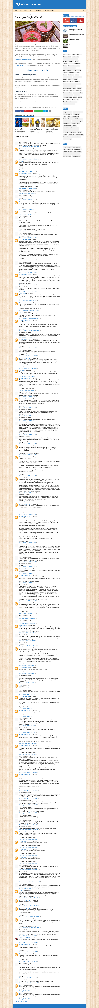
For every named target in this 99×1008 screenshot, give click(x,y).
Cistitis (76, 61)
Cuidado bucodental (78, 118)
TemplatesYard (25, 1006)
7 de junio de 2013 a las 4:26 (27, 632)
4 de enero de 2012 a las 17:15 (27, 171)
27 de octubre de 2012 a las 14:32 (28, 310)
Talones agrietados (79, 134)
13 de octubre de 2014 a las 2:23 (28, 978)
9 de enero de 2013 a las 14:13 (27, 348)
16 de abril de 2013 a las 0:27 (27, 420)
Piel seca (65, 134)
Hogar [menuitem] (31, 10)
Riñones (75, 97)
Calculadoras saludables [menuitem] (48, 10)
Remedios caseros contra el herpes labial (75, 30)
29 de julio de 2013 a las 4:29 (27, 725)
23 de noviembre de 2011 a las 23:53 (29, 159)
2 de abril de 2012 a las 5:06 (27, 193)
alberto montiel (23, 625)
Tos (78, 99)
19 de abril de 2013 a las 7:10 (27, 502)
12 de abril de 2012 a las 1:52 (27, 199)
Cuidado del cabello (76, 123)
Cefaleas (75, 59)
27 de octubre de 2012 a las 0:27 (28, 300)
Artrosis (69, 56)
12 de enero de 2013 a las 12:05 (28, 368)
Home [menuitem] (16, 10)
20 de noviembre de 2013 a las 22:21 (29, 906)
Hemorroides (65, 81)
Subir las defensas (66, 99)
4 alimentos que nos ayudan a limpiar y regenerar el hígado (20, 129)
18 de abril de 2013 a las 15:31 (27, 492)
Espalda (64, 74)
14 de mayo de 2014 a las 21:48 (28, 942)
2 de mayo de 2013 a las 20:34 (27, 613)
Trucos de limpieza (67, 156)
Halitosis (75, 79)
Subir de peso (71, 134)
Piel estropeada (73, 132)
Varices (64, 139)
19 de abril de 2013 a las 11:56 (27, 514)
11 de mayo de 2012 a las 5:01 (27, 291)
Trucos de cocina (66, 153)
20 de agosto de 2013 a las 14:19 (28, 798)
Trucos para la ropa (76, 156)
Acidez (64, 54)
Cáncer (78, 65)
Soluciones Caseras (24, 149)
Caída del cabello (75, 116)
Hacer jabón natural (73, 44)
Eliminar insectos (77, 149)
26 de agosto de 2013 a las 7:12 (28, 818)
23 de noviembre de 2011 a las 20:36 (29, 146)
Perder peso (76, 92)
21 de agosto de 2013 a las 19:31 (28, 813)
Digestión (65, 72)
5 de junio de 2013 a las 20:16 (27, 618)
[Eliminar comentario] (40, 146)
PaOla (20, 685)
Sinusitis (80, 97)
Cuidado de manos (67, 121)
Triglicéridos (65, 101)
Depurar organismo (67, 70)
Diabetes (74, 70)
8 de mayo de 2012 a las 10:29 (27, 231)
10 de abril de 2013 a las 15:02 (27, 396)
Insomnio (65, 86)
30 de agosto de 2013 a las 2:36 (28, 824)
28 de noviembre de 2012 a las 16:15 (29, 318)
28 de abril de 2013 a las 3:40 (27, 573)
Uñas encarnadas (73, 101)
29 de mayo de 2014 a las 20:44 (28, 961)
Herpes (71, 81)
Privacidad (82, 1006)
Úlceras (73, 104)
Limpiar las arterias (67, 88)
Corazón (65, 65)
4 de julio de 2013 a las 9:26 (27, 683)
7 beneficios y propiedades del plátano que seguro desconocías (53, 129)
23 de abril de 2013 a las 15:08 (27, 555)
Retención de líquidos (67, 97)
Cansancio (70, 59)
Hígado (78, 83)
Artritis (64, 56)
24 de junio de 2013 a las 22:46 (28, 646)
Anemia (73, 54)
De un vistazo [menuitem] (38, 10)
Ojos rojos (72, 90)
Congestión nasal (76, 63)
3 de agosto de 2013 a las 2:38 (27, 743)
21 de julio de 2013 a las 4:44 (27, 694)
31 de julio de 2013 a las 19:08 (27, 732)
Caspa (69, 116)
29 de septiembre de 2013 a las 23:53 (29, 882)
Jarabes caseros (72, 86)
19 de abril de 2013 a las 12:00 (27, 542)
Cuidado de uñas (66, 123)
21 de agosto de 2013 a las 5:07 (28, 805)
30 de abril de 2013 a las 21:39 (27, 601)
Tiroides (73, 99)
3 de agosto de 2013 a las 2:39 (27, 754)
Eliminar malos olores (67, 151)
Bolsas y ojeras (76, 114)
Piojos (81, 92)
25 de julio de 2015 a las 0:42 (27, 991)
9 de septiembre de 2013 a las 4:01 (29, 869)
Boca (78, 56)
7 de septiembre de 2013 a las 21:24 (29, 847)
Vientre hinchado (66, 104)
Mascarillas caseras (67, 130)
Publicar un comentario (21, 1001)
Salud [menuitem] (21, 10)
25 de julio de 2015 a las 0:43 (27, 999)
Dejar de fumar (66, 68)
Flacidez (74, 125)
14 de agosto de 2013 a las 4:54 (28, 772)
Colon (70, 63)
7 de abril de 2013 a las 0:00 (27, 390)
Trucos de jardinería (76, 153)
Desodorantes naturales (68, 149)
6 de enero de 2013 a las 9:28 (27, 337)
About (77, 1006)
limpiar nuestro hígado (22, 65)
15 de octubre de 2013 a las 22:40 (28, 888)
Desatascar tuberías (77, 147)
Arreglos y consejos (67, 147)
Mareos (74, 88)
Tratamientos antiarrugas (68, 136)
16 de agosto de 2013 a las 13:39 (28, 790)
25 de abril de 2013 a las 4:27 (27, 566)
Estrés (77, 74)
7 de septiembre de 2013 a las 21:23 (29, 839)
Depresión (73, 68)
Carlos (21, 161)
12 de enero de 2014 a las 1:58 (27, 935)
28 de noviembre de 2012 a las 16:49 (29, 330)
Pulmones (71, 95)
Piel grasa (80, 132)
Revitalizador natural (74, 39)
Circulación (71, 61)
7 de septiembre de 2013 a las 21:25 (29, 855)
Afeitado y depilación (78, 112)
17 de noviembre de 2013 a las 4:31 (29, 898)
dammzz (21, 370)
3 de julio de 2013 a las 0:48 (27, 665)
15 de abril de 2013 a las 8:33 (27, 415)
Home (73, 1006)
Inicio (16, 14)
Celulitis (64, 118)
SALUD (19, 14)
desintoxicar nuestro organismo (23, 59)
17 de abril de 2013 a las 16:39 (27, 476)
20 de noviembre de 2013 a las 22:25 (29, 927)
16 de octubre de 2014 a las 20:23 (28, 983)
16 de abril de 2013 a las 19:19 (27, 444)
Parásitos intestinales (67, 92)
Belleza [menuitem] (25, 10)
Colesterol (65, 63)
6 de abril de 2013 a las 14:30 (27, 376)
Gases (80, 77)
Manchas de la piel (74, 127)
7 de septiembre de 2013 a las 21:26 (29, 863)
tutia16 (21, 211)
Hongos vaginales (71, 83)
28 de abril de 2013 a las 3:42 (27, 582)
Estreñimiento (71, 74)
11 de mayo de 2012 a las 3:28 (27, 284)
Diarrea (79, 70)
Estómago (65, 77)
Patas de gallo (75, 130)
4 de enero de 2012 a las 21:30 (27, 188)
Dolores (77, 72)
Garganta (75, 77)
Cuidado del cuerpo (67, 125)
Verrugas (70, 139)
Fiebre (70, 77)
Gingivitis (70, 79)
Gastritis (65, 79)
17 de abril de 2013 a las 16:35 (27, 454)
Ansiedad (79, 54)
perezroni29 (22, 293)
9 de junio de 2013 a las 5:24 (27, 640)
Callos (64, 116)
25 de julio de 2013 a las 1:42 (27, 708)
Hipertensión (77, 81)
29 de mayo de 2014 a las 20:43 (28, 951)
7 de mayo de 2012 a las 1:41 (27, 214)
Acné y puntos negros (67, 112)
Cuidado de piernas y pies (78, 121)
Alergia (69, 54)
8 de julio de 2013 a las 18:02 (27, 688)
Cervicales (65, 61)
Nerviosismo (65, 90)
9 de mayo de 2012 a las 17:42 (27, 272)
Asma (74, 56)
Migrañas (79, 88)
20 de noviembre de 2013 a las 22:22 (29, 917)
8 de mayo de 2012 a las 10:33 (27, 237)
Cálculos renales (71, 65)
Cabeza (64, 59)
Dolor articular (71, 72)
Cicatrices (70, 118)
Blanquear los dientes (67, 114)
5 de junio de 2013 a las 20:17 (27, 623)
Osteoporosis (78, 90)
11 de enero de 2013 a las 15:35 (28, 356)
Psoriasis (65, 95)
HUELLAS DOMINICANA (25, 938)
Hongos (64, 83)
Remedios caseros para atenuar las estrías (76, 35)
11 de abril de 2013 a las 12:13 (27, 407)
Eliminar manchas (77, 151)
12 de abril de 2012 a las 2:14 (27, 209)
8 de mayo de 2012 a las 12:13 (27, 260)
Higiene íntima (66, 127)
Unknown (21, 312)
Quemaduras (77, 95)
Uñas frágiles (77, 136)
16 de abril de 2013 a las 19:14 (27, 434)
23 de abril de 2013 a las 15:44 (27, 561)
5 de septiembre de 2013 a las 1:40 (29, 829)
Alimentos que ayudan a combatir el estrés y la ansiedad (36, 129)
